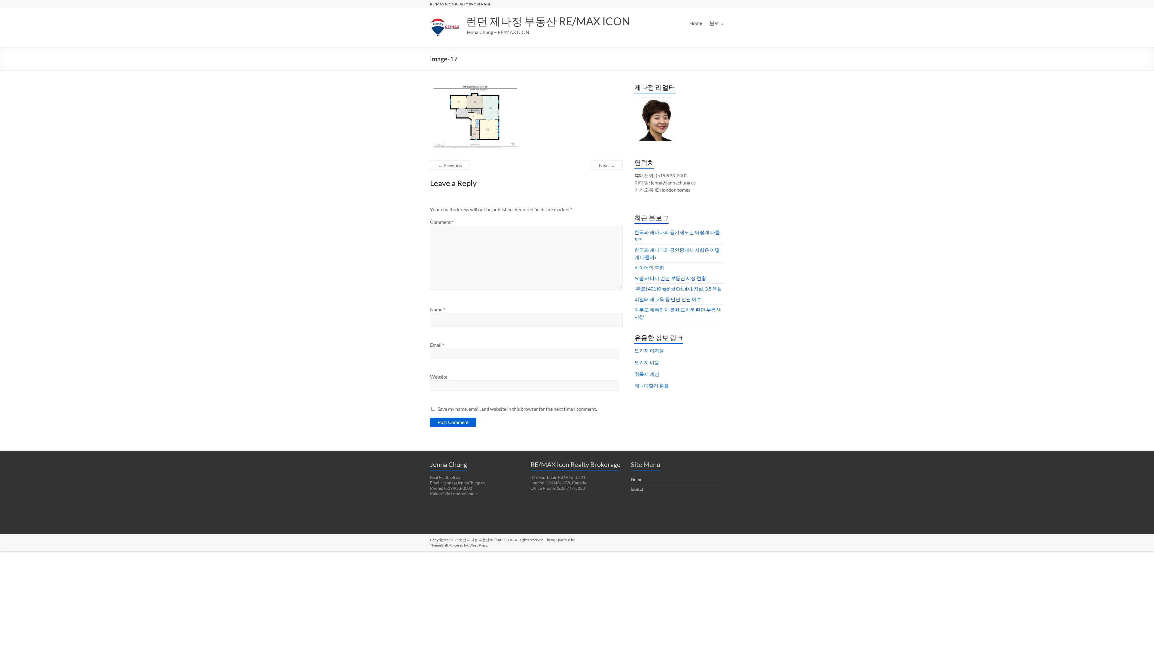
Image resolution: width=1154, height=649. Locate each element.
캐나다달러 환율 (651, 385)
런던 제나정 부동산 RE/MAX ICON (548, 21)
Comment (441, 222)
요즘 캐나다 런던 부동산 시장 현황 (670, 278)
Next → (607, 165)
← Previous (450, 165)
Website (438, 376)
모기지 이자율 (649, 350)
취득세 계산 (646, 374)
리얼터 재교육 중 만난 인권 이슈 (667, 299)
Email (437, 345)
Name (437, 309)
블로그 (717, 23)
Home (695, 23)
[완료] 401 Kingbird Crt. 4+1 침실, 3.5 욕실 (678, 288)
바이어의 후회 (649, 267)
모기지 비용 (646, 362)
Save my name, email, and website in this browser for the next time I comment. (517, 409)
